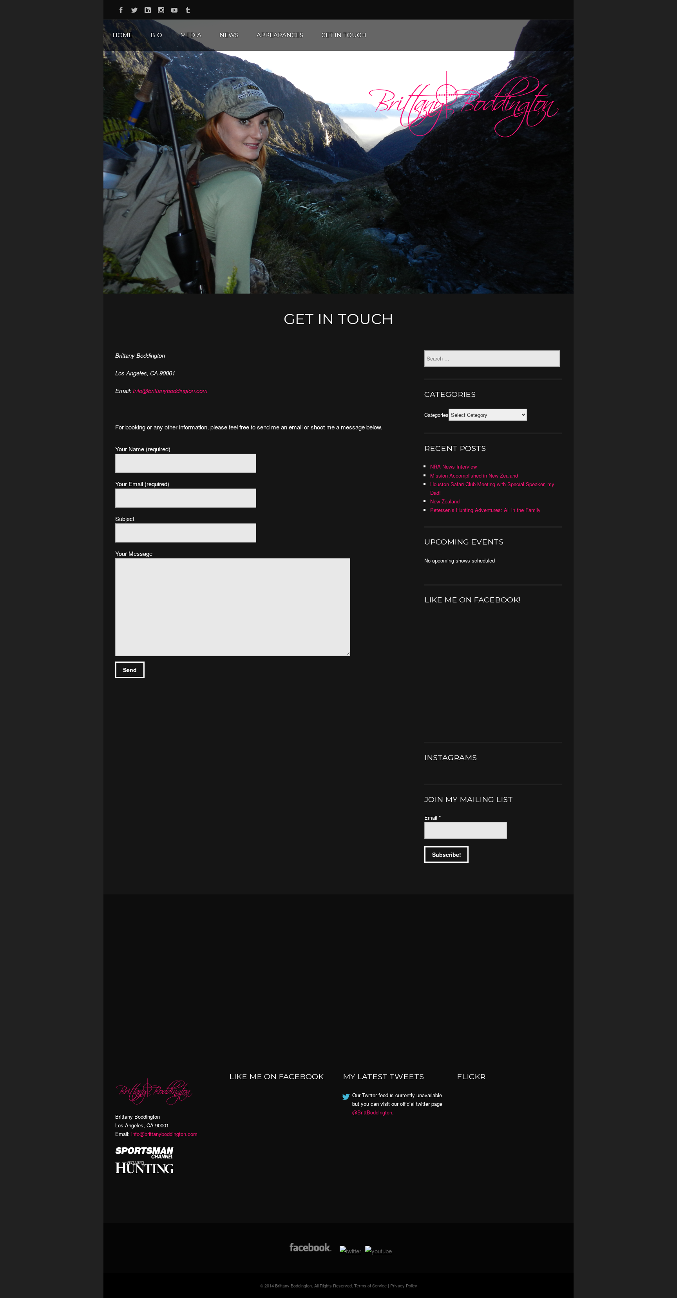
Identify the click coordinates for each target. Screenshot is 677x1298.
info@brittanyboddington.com (164, 1134)
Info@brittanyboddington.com (170, 390)
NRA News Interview (453, 466)
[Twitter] (134, 9)
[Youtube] (174, 9)
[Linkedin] (148, 9)
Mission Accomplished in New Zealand (474, 475)
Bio (156, 35)
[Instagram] (161, 9)
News (229, 35)
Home (122, 35)
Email (432, 817)
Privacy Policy (403, 1285)
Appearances (280, 35)
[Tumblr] (188, 9)
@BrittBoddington (372, 1112)
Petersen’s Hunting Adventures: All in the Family (485, 510)
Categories (436, 414)
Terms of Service (370, 1285)
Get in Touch (343, 35)
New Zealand (445, 501)
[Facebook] (121, 9)
